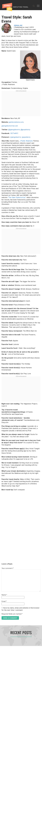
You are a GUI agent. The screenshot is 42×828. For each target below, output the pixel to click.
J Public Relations (26, 141)
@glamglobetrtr (14, 130)
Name (4, 595)
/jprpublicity (26, 137)
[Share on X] (2, 411)
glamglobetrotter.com (10, 126)
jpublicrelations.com (16, 122)
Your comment (8, 568)
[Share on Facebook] (2, 407)
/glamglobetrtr (15, 137)
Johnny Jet (18, 25)
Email (4, 601)
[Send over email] (2, 421)
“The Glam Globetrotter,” (17, 197)
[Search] (33, 6)
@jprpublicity (25, 130)
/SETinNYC (14, 133)
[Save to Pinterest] (2, 416)
